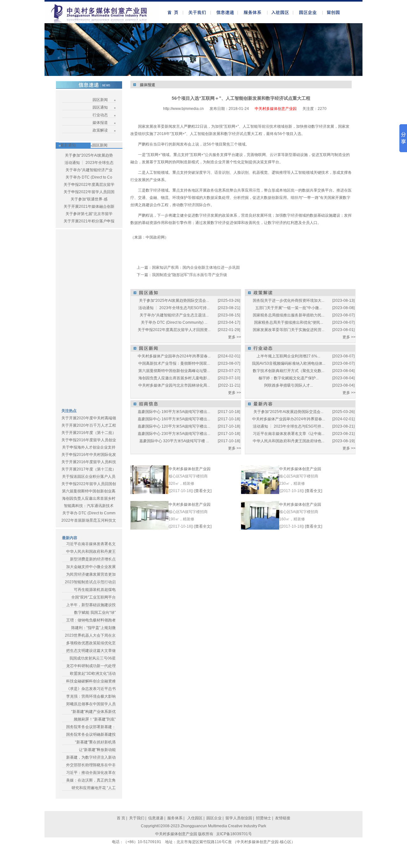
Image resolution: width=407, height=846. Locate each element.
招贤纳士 (263, 818)
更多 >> (234, 337)
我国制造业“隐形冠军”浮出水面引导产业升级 (189, 275)
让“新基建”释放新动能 (97, 750)
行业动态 (100, 115)
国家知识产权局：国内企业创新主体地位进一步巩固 (196, 267)
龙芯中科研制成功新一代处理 (91, 666)
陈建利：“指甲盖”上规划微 (93, 628)
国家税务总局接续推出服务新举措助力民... (288, 315)
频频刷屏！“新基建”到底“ (95, 719)
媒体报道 (100, 122)
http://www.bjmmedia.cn (183, 108)
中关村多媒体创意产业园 (189, 469)
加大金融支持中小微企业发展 (91, 567)
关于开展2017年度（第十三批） (88, 469)
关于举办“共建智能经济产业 (89, 170)
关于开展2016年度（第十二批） (88, 432)
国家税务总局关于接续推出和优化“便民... (288, 322)
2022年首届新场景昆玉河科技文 (88, 520)
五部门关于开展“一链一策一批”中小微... (288, 308)
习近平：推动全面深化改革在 (91, 772)
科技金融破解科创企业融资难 (91, 681)
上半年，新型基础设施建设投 (91, 605)
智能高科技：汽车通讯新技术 (89, 506)
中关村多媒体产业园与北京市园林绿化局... (174, 385)
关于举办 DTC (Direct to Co (89, 177)
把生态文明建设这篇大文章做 (91, 650)
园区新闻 (100, 100)
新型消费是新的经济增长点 (93, 559)
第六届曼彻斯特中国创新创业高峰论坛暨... (174, 371)
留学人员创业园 (238, 818)
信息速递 (156, 818)
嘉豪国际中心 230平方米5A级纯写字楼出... (174, 433)
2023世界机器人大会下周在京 (90, 635)
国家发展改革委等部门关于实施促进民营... (288, 330)
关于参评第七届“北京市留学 (89, 214)
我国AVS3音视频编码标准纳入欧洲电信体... (288, 363)
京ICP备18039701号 (234, 834)
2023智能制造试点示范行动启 (90, 582)
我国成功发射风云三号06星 (92, 658)
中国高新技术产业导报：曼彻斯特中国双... (174, 363)
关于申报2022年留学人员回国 (89, 192)
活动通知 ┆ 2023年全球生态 (89, 162)
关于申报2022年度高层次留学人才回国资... (174, 330)
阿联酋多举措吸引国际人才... (288, 385)
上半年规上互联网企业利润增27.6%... (288, 356)
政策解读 (100, 130)
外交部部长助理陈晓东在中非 (91, 765)
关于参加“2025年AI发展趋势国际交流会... (174, 300)
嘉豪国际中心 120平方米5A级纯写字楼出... (174, 426)
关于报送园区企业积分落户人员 (88, 476)
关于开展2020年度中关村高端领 (88, 418)
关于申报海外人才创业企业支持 (88, 447)
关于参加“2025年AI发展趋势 (89, 155)
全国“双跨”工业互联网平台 (93, 597)
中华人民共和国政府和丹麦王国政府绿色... (288, 441)
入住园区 (194, 818)
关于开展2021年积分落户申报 (89, 221)
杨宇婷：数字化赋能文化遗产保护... (289, 378)
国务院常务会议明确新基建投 (91, 734)
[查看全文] (202, 491)
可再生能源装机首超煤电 (95, 589)
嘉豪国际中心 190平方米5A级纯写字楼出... (174, 411)
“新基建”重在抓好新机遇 (95, 742)
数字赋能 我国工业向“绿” (95, 612)
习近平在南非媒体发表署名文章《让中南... (288, 433)
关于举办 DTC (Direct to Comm (88, 513)
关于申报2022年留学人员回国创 (88, 484)
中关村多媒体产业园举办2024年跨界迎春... (174, 356)
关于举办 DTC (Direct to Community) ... (174, 322)
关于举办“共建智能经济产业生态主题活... (174, 315)
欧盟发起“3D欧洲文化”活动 (93, 673)
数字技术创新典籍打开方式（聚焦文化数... (288, 371)
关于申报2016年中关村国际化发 (88, 454)
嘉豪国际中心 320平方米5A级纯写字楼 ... (174, 441)
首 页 (121, 818)
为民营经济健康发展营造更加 (91, 574)
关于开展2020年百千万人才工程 (88, 425)
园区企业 (214, 818)
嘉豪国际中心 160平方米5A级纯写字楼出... (174, 419)
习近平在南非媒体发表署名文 (91, 544)
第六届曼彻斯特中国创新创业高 (88, 491)
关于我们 (136, 818)
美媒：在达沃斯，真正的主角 (91, 780)
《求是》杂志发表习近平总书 (91, 689)
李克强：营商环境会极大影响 (91, 696)
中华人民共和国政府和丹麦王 (91, 551)
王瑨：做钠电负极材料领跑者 (91, 620)
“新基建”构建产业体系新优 (93, 711)
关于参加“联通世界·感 (89, 199)
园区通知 (100, 107)
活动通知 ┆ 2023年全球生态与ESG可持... (174, 308)
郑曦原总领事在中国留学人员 (91, 704)
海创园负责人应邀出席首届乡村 (88, 498)
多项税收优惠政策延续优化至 (91, 643)
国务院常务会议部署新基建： (91, 727)
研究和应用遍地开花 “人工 (94, 788)
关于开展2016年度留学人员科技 (88, 462)
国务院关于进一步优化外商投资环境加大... (288, 300)
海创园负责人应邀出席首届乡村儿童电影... (174, 378)
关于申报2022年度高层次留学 (89, 184)
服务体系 (175, 818)
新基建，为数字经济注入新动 (91, 757)
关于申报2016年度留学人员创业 (88, 440)
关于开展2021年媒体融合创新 (89, 206)
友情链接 (282, 818)
